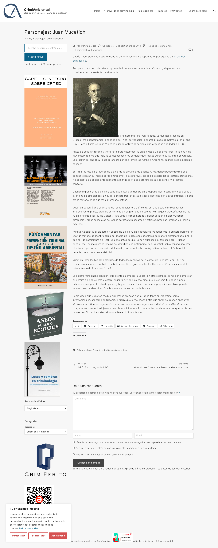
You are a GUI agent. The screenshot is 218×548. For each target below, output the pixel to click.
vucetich (122, 350)
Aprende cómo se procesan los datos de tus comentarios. (157, 468)
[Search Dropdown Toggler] (214, 11)
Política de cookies (28, 528)
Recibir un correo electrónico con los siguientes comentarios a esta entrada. (116, 448)
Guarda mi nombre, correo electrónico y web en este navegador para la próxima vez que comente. (129, 442)
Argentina (97, 350)
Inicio (27, 38)
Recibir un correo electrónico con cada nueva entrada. (104, 454)
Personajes (96, 50)
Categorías (29, 427)
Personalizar (18, 535)
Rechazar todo (38, 535)
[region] (38, 523)
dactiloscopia (110, 350)
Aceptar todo (58, 535)
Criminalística (83, 50)
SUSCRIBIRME (36, 57)
